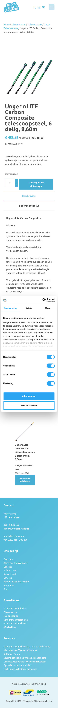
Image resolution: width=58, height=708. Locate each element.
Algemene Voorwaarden (16, 563)
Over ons (8, 559)
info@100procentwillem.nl (17, 528)
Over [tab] (47, 308)
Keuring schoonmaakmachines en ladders (25, 657)
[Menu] (51, 7)
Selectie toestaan (29, 405)
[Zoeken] (34, 7)
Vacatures (9, 585)
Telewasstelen (35, 24)
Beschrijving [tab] (29, 196)
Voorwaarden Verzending (16, 581)
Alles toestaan (29, 396)
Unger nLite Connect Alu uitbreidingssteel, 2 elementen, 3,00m (25, 452)
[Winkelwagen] (43, 7)
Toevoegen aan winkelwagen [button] (24, 479)
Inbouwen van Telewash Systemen (21, 650)
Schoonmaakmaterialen (16, 619)
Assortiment (10, 574)
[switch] (51, 366)
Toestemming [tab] (10, 308)
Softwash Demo (12, 654)
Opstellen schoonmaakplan (17, 665)
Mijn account (10, 570)
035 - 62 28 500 (11, 525)
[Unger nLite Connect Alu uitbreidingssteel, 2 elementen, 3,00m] (25, 431)
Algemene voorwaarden (22, 684)
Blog (6, 589)
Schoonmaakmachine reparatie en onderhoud (27, 646)
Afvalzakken (10, 627)
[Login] (39, 7)
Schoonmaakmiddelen (15, 608)
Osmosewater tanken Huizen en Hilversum (25, 661)
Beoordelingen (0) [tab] (29, 205)
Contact (8, 566)
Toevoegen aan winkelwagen (36, 184)
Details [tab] (29, 308)
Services (8, 578)
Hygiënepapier (11, 616)
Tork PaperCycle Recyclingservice (20, 669)
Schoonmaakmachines (15, 623)
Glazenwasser (19, 24)
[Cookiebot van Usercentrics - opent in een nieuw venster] (42, 300)
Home (7, 24)
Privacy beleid (40, 684)
